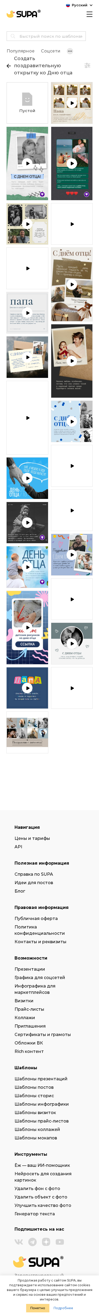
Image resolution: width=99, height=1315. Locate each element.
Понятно (37, 1308)
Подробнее (63, 1308)
